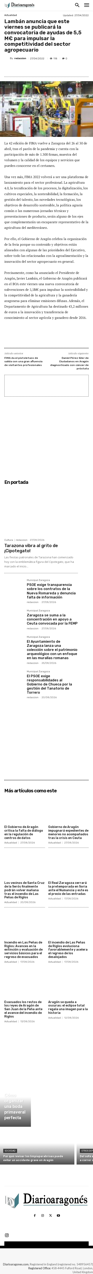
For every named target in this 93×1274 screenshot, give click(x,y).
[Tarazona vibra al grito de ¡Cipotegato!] (41, 511)
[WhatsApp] (52, 68)
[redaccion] (7, 58)
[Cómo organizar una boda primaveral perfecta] (15, 1102)
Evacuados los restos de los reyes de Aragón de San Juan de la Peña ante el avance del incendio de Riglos (23, 1009)
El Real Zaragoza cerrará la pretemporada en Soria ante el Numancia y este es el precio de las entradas (68, 888)
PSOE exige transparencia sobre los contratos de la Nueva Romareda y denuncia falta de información (51, 591)
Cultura (8, 540)
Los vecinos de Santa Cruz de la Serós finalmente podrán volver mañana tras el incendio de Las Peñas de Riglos (24, 890)
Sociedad (10, 1151)
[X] (32, 68)
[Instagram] (42, 1216)
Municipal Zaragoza (38, 580)
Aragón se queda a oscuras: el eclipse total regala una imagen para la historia (68, 1007)
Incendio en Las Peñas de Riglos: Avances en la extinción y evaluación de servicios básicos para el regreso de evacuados (23, 950)
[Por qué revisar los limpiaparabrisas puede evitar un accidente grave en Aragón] (37, 1147)
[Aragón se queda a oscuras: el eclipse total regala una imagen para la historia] (68, 984)
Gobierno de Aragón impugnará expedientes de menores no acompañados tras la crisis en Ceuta (68, 832)
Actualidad (10, 15)
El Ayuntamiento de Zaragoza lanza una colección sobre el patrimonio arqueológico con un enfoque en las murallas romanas (52, 649)
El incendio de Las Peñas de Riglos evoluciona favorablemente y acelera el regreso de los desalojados (68, 950)
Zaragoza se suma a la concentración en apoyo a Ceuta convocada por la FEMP (52, 619)
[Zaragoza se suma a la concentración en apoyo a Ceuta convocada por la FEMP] (13, 618)
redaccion (20, 58)
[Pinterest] (42, 68)
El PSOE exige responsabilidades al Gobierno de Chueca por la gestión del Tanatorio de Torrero (49, 684)
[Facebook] (22, 68)
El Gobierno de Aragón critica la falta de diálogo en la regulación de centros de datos (23, 832)
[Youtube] (58, 1216)
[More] (62, 68)
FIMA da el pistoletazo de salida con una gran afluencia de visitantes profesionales (23, 361)
